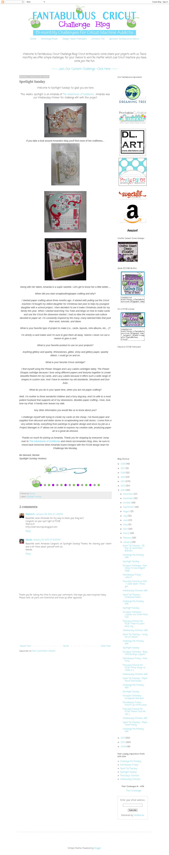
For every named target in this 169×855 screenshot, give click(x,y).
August (126, 511)
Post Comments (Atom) (43, 651)
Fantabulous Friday (129, 765)
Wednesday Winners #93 (135, 630)
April (125, 529)
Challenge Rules (49, 38)
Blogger (97, 848)
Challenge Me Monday (130, 761)
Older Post (106, 646)
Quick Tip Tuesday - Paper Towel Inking (135, 723)
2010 (123, 742)
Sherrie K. (30, 514)
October (127, 502)
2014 (123, 481)
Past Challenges (134, 790)
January (127, 542)
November (128, 498)
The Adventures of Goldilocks (78, 94)
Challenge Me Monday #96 (133, 556)
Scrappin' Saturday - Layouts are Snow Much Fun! (135, 615)
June (125, 520)
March (126, 533)
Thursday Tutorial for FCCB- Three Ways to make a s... (134, 668)
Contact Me (97, 38)
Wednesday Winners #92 (135, 674)
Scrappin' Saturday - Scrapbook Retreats (133, 697)
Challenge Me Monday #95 (133, 602)
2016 (123, 472)
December (128, 494)
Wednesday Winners (130, 779)
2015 (123, 477)
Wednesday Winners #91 (135, 718)
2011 (123, 738)
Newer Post (25, 646)
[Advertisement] (65, 622)
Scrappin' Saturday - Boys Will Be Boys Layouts (135, 653)
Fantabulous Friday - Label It (132, 576)
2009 (123, 746)
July (125, 516)
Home (33, 38)
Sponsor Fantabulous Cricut (124, 38)
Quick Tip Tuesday (128, 768)
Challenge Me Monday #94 (133, 642)
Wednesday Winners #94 (135, 590)
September (129, 507)
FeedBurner (139, 815)
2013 (123, 485)
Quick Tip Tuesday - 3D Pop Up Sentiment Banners (134, 548)
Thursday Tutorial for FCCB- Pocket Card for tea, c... (134, 712)
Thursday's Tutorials (129, 775)
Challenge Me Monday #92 (133, 730)
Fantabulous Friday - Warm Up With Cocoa (135, 704)
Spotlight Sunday (34, 496)
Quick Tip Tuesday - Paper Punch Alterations (135, 679)
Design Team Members (74, 38)
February (127, 537)
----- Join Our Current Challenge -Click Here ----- (84, 69)
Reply (28, 531)
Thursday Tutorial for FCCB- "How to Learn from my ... (133, 624)
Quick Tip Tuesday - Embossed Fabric (132, 596)
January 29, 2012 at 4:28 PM (49, 514)
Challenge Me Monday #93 (133, 686)
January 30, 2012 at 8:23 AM (46, 539)
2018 (123, 464)
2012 (123, 490)
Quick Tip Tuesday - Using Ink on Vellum (135, 636)
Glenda (29, 539)
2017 (123, 468)
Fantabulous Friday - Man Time (135, 660)
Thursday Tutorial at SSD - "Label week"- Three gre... (135, 584)
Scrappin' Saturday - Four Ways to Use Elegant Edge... (135, 568)
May (125, 524)
